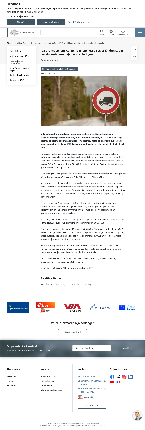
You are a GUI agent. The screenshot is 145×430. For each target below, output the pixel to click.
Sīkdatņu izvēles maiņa (51, 390)
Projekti (10, 381)
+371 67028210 (88, 376)
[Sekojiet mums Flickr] (118, 381)
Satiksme (75, 284)
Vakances (11, 376)
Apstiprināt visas (51, 22)
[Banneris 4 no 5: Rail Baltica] (99, 307)
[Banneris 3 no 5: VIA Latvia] (73, 307)
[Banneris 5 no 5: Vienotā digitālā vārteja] (126, 307)
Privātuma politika (49, 376)
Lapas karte (46, 385)
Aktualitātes (15, 51)
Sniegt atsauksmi (72, 332)
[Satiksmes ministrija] (22, 32)
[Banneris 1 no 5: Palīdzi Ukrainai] (18, 307)
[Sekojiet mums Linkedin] (130, 377)
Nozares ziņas (61, 284)
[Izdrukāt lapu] (134, 49)
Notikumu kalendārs (19, 56)
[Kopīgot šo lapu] (134, 56)
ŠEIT (69, 144)
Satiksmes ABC (17, 80)
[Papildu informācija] (91, 397)
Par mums (11, 385)
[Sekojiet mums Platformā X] (118, 377)
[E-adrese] (83, 397)
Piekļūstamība (47, 381)
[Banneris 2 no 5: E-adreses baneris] (45, 307)
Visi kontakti (92, 405)
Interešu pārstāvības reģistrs (19, 69)
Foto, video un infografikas (16, 62)
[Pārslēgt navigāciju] (140, 32)
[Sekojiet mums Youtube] (112, 381)
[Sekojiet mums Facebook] (112, 377)
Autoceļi (88, 284)
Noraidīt (21, 22)
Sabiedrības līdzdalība (20, 75)
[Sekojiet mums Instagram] (124, 377)
